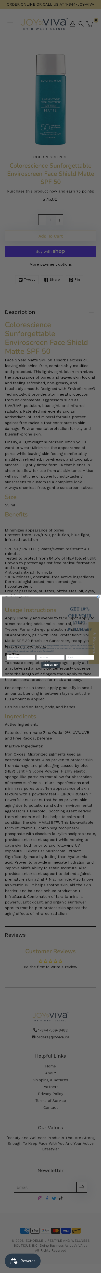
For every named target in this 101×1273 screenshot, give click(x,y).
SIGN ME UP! (50, 665)
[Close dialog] (99, 597)
